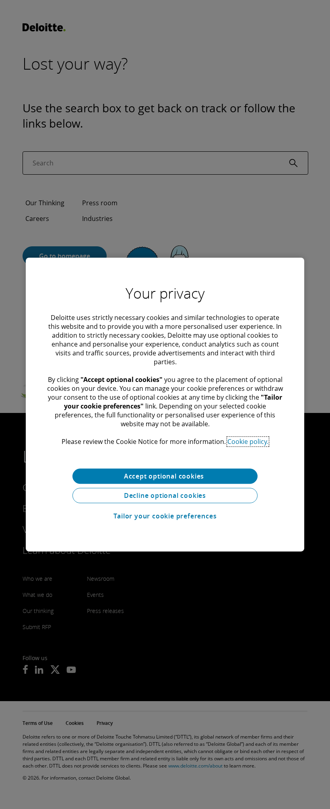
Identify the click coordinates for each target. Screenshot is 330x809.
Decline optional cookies (165, 495)
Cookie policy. (247, 441)
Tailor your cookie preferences (165, 516)
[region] (165, 404)
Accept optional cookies (165, 476)
